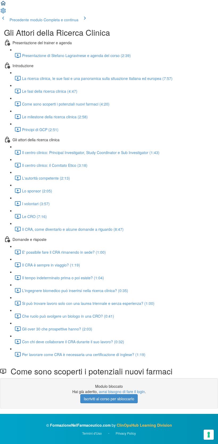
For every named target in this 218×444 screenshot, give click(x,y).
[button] (3, 4)
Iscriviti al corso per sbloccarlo (109, 398)
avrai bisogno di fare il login (122, 391)
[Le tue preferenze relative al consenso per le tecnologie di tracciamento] (209, 435)
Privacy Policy (126, 433)
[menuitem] (3, 12)
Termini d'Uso (92, 433)
